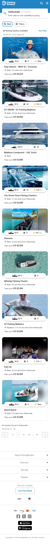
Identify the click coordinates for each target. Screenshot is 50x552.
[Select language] (29, 499)
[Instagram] (29, 516)
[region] (25, 61)
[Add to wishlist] (45, 40)
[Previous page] (5, 434)
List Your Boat (25, 491)
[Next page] (45, 434)
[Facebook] (18, 516)
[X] (24, 516)
